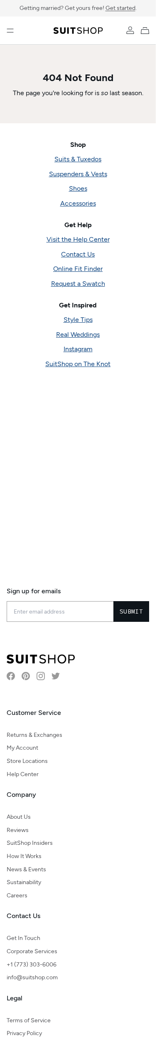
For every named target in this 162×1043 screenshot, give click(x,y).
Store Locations (27, 761)
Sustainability (24, 882)
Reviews (18, 830)
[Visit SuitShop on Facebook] (11, 676)
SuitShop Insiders (30, 842)
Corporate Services (32, 951)
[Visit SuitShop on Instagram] (41, 676)
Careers (17, 895)
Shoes (78, 188)
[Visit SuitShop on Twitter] (56, 676)
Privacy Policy (24, 1033)
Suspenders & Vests (78, 174)
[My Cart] (146, 31)
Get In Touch (23, 938)
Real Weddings (78, 334)
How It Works (24, 856)
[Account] (130, 31)
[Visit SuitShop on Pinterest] (26, 676)
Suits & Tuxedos (77, 159)
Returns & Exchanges (34, 734)
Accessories (78, 203)
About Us (19, 816)
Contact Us (78, 254)
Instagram (78, 349)
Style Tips (78, 320)
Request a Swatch (78, 284)
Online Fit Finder (78, 269)
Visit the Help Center (78, 239)
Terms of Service (29, 1020)
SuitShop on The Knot (77, 364)
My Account (22, 747)
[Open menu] (10, 30)
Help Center (23, 774)
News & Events (26, 869)
